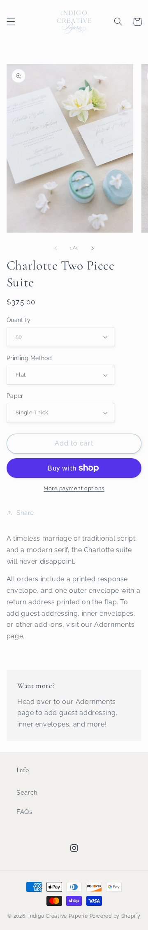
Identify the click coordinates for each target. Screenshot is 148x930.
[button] (10, 21)
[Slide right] (92, 248)
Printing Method (29, 358)
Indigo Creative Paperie (58, 916)
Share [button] (25, 512)
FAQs (24, 811)
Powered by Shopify (115, 916)
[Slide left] (55, 248)
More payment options (74, 488)
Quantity (18, 320)
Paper (15, 396)
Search (27, 792)
